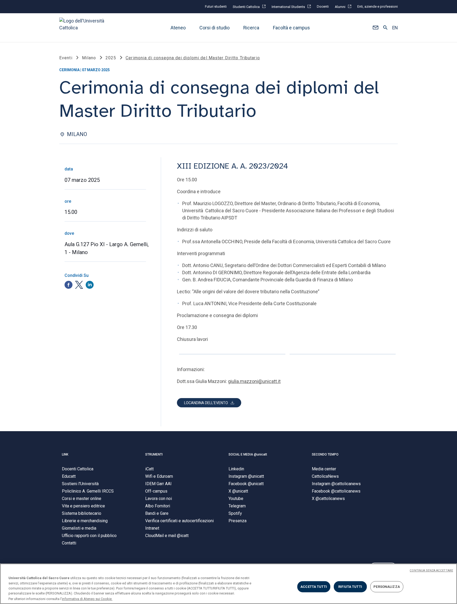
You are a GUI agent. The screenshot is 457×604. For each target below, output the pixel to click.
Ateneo (178, 27)
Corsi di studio (214, 27)
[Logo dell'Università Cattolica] (84, 27)
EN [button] (395, 27)
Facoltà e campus (291, 27)
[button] (375, 27)
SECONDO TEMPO (325, 454)
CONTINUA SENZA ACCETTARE (431, 570)
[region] (228, 584)
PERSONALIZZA (386, 587)
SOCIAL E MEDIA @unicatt (248, 454)
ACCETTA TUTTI (313, 587)
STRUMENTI (154, 454)
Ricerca (251, 27)
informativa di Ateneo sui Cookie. (87, 599)
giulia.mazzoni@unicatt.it (254, 381)
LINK (65, 454)
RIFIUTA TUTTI (350, 587)
